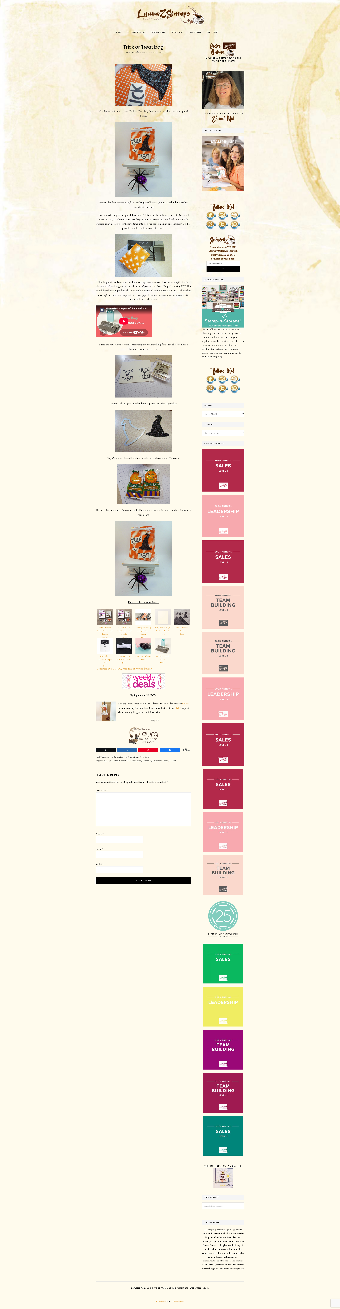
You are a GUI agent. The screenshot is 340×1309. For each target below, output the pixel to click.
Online (185, 703)
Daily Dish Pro (157, 1288)
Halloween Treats (134, 760)
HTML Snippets (161, 1301)
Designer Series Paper (115, 756)
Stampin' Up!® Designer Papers (155, 760)
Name (99, 834)
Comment (102, 790)
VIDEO (172, 760)
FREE (178, 707)
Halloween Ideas (132, 756)
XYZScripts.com (179, 1301)
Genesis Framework (178, 1288)
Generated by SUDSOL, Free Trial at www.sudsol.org (124, 668)
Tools (142, 756)
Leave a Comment (155, 52)
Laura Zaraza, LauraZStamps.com (170, 15)
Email (99, 849)
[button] (223, 30)
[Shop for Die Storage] (223, 286)
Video (147, 756)
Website (100, 864)
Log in (206, 1288)
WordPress (195, 1288)
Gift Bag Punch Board (116, 760)
